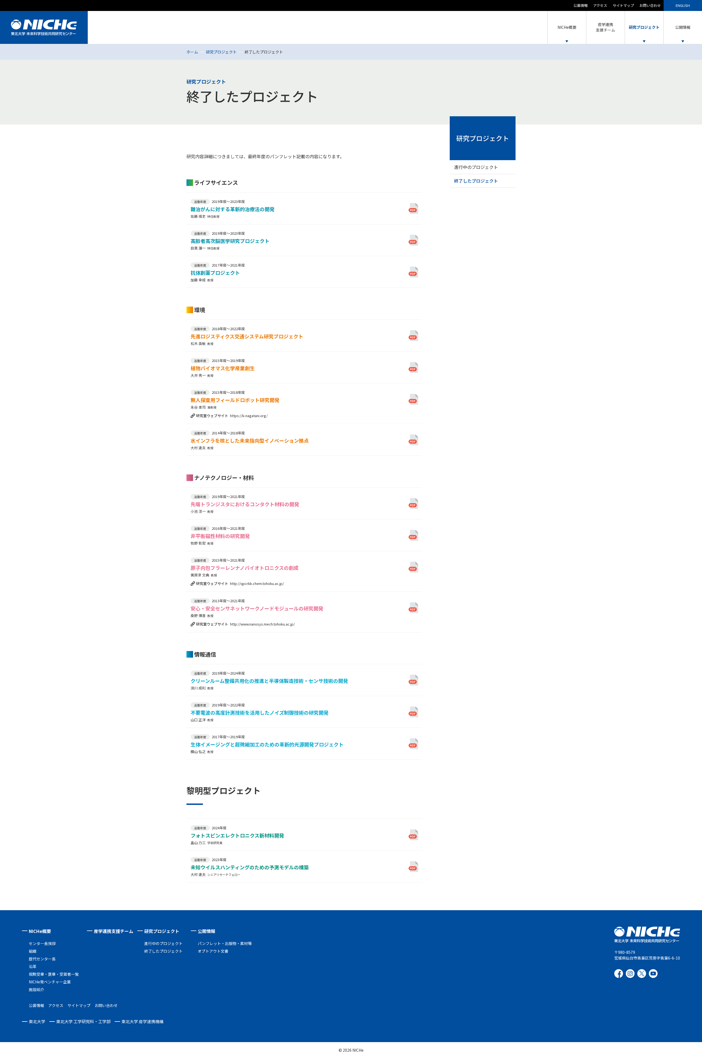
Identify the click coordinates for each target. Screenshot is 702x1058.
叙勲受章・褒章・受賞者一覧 (54, 974)
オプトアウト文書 (213, 951)
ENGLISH (683, 5)
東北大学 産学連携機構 (142, 1021)
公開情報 (206, 931)
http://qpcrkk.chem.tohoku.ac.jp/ (257, 583)
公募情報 (580, 5)
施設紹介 (36, 989)
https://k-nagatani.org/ (249, 415)
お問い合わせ (650, 5)
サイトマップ (623, 5)
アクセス (600, 5)
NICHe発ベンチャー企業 (50, 982)
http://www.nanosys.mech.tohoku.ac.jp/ (262, 624)
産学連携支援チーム (113, 931)
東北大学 (37, 1021)
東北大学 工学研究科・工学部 (83, 1021)
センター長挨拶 (42, 943)
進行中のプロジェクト (476, 167)
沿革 (32, 966)
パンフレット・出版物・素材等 (225, 943)
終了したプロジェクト (476, 180)
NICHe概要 (40, 931)
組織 (32, 951)
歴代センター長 (42, 958)
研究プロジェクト (221, 52)
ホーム (192, 52)
